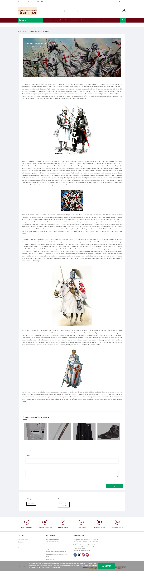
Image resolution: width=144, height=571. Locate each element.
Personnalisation (55, 567)
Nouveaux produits (23, 539)
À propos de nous (50, 549)
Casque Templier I (30, 436)
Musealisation (74, 20)
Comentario (28, 467)
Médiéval (31, 504)
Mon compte (21, 545)
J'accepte (106, 566)
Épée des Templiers (55, 436)
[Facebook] (75, 555)
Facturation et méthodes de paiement (56, 551)
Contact (97, 20)
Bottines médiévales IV (105, 436)
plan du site (21, 542)
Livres (82, 20)
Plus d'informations (44, 567)
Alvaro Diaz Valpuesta (63, 505)
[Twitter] (79, 555)
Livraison (89, 20)
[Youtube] (87, 555)
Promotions (49, 20)
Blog (65, 20)
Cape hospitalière (79, 436)
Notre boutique (104, 22)
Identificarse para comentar (114, 486)
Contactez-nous (50, 559)
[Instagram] (83, 555)
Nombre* (28, 455)
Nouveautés (58, 20)
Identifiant (20, 548)
